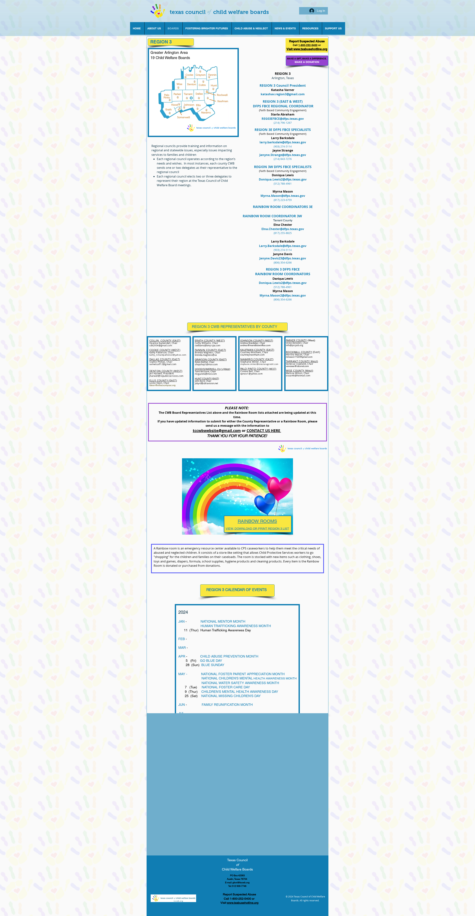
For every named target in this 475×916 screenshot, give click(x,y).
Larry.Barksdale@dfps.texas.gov (282, 246)
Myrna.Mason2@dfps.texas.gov (283, 295)
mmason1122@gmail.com (299, 357)
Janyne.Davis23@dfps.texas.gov (282, 258)
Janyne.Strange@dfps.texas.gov (282, 155)
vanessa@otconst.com (297, 366)
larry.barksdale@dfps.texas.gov (283, 142)
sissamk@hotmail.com (298, 375)
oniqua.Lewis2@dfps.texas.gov (284, 179)
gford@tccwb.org (241, 882)
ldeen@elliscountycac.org (162, 385)
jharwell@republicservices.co (165, 375)
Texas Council (237, 860)
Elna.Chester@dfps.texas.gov (282, 229)
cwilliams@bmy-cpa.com (207, 345)
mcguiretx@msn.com (206, 373)
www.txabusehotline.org (242, 902)
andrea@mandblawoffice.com (255, 345)
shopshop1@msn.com (206, 364)
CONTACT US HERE (264, 430)
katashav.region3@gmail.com (283, 94)
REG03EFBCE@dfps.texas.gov (283, 119)
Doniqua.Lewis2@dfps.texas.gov (283, 283)
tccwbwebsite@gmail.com (217, 430)
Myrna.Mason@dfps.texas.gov (283, 196)
